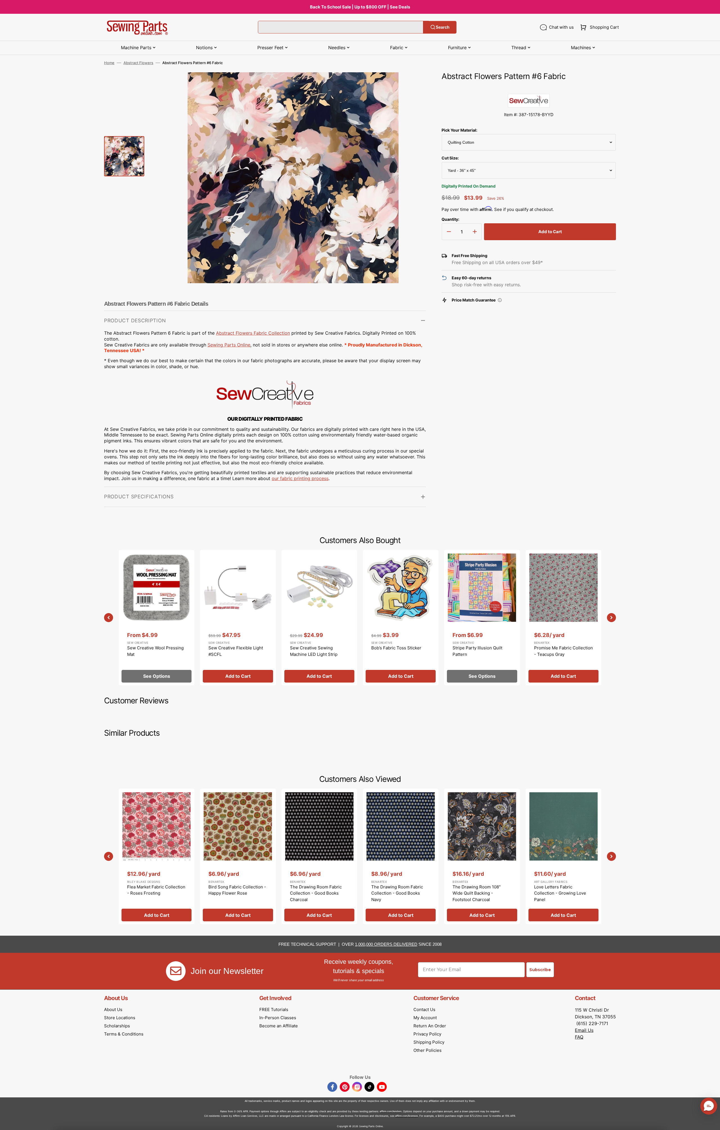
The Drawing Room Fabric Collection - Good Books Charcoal (316, 893)
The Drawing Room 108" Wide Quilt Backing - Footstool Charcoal (477, 893)
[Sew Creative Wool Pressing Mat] (156, 617)
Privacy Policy (427, 1034)
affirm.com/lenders (391, 1111)
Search (442, 27)
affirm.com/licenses (406, 1115)
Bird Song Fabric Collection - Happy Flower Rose (237, 890)
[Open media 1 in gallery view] (413, 85)
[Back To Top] (711, 1121)
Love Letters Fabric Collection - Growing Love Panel (560, 893)
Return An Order (429, 1025)
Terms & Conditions (123, 1034)
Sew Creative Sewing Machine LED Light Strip (314, 651)
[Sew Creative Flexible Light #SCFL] (238, 617)
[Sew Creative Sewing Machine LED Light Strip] (319, 617)
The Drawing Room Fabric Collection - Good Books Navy (397, 893)
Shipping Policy (428, 1042)
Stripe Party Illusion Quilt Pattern (477, 651)
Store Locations (119, 1017)
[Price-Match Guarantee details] (500, 300)
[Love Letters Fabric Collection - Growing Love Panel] (563, 856)
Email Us (584, 1030)
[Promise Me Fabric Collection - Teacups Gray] (563, 617)
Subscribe (540, 969)
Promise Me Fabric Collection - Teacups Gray (563, 651)
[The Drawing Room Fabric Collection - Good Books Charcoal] (319, 856)
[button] (598, 27)
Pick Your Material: (459, 130)
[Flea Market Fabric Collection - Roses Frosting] (156, 856)
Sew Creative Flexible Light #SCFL (235, 651)
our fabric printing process (300, 478)
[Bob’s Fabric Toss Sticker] (400, 617)
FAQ (579, 1037)
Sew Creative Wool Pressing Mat (155, 651)
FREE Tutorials (273, 1009)
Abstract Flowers (138, 62)
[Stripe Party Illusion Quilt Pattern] (482, 617)
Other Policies (427, 1050)
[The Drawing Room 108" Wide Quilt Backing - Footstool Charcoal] (482, 856)
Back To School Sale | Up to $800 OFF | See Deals (360, 7)
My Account (425, 1017)
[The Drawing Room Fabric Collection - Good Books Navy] (400, 856)
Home (109, 62)
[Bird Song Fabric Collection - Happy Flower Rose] (238, 856)
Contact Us (424, 1009)
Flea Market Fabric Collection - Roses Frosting (156, 890)
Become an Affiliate (278, 1025)
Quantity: (450, 219)
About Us (113, 1009)
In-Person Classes (277, 1017)
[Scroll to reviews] (529, 88)
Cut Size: (450, 158)
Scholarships (117, 1025)
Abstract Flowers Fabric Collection (253, 333)
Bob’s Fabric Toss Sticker (396, 647)
